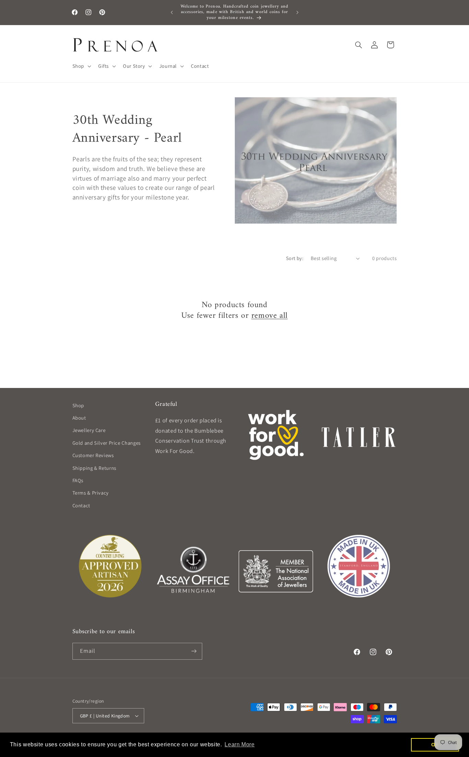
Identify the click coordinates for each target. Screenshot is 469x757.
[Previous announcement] (171, 12)
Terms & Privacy (90, 492)
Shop (78, 405)
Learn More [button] (239, 744)
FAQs (78, 480)
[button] (81, 66)
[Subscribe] (194, 651)
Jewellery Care (89, 430)
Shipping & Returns (94, 468)
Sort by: (295, 258)
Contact (81, 505)
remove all (269, 316)
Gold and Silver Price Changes (106, 443)
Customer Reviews (93, 455)
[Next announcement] (297, 12)
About (79, 417)
